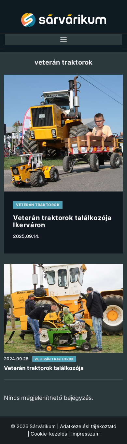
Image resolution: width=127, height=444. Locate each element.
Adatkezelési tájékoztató (88, 426)
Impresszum (85, 434)
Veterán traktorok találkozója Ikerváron (62, 221)
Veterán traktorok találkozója (44, 368)
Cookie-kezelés (49, 434)
